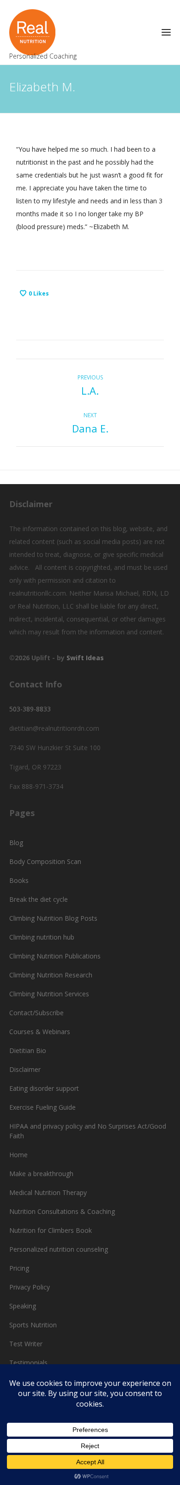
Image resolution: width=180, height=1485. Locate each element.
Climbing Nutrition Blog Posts (53, 918)
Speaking (22, 1306)
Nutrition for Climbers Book (50, 1230)
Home (18, 1154)
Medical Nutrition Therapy (48, 1192)
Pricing (19, 1268)
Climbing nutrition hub (41, 937)
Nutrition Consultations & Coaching (62, 1211)
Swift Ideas (85, 657)
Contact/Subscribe (36, 1012)
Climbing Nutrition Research (50, 974)
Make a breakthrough (41, 1173)
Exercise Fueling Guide (42, 1107)
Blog (16, 842)
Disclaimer (25, 1069)
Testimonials (28, 1362)
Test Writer (25, 1343)
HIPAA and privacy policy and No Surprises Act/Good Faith (87, 1131)
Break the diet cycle (38, 899)
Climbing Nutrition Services (49, 993)
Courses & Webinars (39, 1031)
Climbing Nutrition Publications (55, 956)
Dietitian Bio (27, 1050)
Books (19, 880)
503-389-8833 (30, 708)
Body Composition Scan (45, 861)
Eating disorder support (44, 1088)
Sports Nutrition (33, 1324)
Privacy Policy (29, 1287)
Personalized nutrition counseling (58, 1249)
